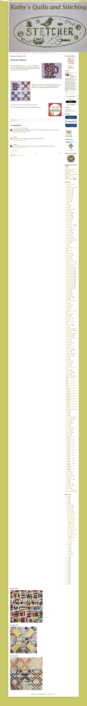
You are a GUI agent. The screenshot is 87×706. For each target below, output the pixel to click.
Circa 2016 (68, 230)
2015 (67, 567)
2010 (67, 576)
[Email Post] (21, 119)
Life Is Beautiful (69, 325)
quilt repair (68, 363)
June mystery (68, 313)
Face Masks (68, 256)
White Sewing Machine (70, 491)
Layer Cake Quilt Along (70, 321)
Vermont (67, 486)
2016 (67, 566)
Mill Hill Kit (68, 331)
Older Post (59, 153)
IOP (67, 309)
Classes (67, 235)
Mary (13, 144)
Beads (67, 207)
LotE (67, 327)
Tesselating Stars (69, 476)
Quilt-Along (68, 369)
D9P (67, 246)
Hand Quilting (69, 296)
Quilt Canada (68, 362)
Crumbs (67, 243)
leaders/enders (69, 324)
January (69, 555)
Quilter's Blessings (68, 174)
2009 (67, 578)
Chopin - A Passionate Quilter (18, 128)
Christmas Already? (71, 512)
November (69, 507)
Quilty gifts (68, 374)
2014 (67, 569)
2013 (67, 571)
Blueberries (68, 221)
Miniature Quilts (69, 335)
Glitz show (68, 291)
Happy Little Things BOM (71, 300)
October (69, 508)
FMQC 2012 (68, 290)
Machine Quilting (69, 328)
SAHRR (67, 415)
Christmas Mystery (71, 525)
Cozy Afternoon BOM (70, 240)
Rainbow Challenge (70, 375)
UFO (67, 482)
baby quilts (68, 201)
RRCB (67, 412)
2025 (67, 498)
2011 (67, 575)
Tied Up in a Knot (68, 179)
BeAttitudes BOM (69, 209)
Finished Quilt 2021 (70, 282)
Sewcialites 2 (68, 432)
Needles (67, 339)
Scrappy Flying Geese (69, 169)
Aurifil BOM (68, 199)
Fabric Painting (69, 255)
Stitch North (68, 473)
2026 (67, 496)
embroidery (68, 250)
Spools (66, 167)
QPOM (67, 359)
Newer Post (12, 153)
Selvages (68, 426)
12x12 (67, 185)
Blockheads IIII (69, 218)
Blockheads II (68, 216)
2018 (67, 562)
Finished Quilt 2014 (70, 271)
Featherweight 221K (70, 264)
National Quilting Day (70, 338)
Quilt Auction (68, 360)
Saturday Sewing (70, 531)
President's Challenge (70, 353)
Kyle (13, 136)
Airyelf (46, 694)
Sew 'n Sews (68, 429)
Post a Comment (14, 150)
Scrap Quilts (68, 420)
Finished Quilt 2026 (70, 288)
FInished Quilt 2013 (70, 270)
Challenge (68, 227)
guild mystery (68, 293)
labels (67, 319)
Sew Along (68, 430)
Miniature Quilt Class (70, 333)
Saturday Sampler (69, 416)
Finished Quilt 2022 (70, 284)
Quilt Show (68, 365)
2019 (67, 560)
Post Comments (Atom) (20, 155)
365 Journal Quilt (68, 178)
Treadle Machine (69, 479)
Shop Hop (68, 434)
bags (67, 202)
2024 (67, 500)
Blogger (54, 694)
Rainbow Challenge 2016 (71, 385)
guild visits (68, 295)
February (69, 553)
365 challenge (69, 190)
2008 (67, 580)
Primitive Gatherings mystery (41, 86)
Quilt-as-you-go (69, 371)
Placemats (68, 351)
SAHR (67, 413)
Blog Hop (68, 219)
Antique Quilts (69, 196)
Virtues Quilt (68, 488)
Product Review (69, 354)
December (69, 505)
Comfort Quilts (69, 237)
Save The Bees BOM (70, 418)
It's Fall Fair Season (71, 540)
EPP (67, 252)
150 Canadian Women (70, 187)
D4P (67, 244)
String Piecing (69, 474)
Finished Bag (68, 265)
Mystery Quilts (69, 336)
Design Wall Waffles (71, 517)
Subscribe (71, 101)
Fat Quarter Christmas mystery (27, 65)
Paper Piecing (69, 348)
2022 (67, 503)
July (68, 544)
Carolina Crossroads (70, 226)
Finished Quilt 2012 (70, 267)
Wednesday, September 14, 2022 (19, 132)
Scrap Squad (68, 423)
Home (36, 153)
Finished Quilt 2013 (70, 268)
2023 (67, 501)
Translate (74, 111)
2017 (67, 564)
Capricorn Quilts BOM (70, 224)
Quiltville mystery (69, 372)
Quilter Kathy (74, 72)
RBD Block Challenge (70, 409)
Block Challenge (69, 212)
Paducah (68, 344)
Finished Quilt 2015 (70, 273)
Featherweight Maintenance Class (71, 523)
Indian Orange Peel (69, 170)
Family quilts (68, 259)
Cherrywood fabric (69, 229)
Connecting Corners (70, 238)
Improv (67, 306)
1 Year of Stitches (69, 184)
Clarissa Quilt (68, 233)
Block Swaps (68, 213)
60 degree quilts (69, 192)
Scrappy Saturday (70, 515)
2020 (67, 559)
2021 (67, 557)
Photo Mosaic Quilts (70, 350)
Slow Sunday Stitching (71, 513)
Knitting (67, 316)
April (68, 549)
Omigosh (68, 341)
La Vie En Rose (69, 318)
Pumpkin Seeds (69, 356)
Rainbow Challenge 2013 (71, 377)
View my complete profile (70, 92)
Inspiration (68, 308)
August (68, 542)
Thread (67, 477)
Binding (67, 210)
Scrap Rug (68, 421)
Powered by (68, 104)
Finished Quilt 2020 (70, 281)
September (69, 510)
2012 (67, 573)
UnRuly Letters (69, 483)
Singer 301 (68, 435)
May (68, 547)
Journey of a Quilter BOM (71, 311)
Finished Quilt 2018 (70, 277)
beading (67, 206)
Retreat (67, 410)
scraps (67, 424)
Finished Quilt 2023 (70, 285)
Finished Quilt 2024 (70, 287)
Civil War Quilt (69, 232)
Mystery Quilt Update (71, 532)
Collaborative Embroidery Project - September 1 (71, 537)
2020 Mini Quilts (69, 188)
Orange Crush (69, 342)
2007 (67, 582)
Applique (68, 198)
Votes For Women (69, 490)
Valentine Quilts (69, 485)
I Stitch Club (68, 304)
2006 (67, 583)
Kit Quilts (68, 315)
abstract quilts (69, 195)
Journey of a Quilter (69, 175)
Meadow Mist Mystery (70, 330)
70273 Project (69, 193)
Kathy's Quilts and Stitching (48, 7)
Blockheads (68, 215)
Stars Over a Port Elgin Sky (70, 171)
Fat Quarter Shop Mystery (71, 261)
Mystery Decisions (71, 527)
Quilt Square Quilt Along (71, 367)
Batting (67, 204)
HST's (67, 303)
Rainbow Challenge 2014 (71, 380)
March (68, 551)
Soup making (68, 471)
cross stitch (68, 241)
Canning (67, 223)
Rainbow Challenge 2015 (71, 382)
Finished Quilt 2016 (70, 274)
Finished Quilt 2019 (70, 279)
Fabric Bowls (68, 253)
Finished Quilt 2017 (70, 276)
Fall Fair (67, 258)
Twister (67, 480)
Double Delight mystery (70, 247)
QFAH (67, 357)
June (68, 546)
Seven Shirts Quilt (69, 427)
